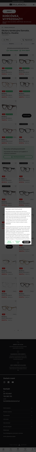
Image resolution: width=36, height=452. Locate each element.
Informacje (8, 223)
